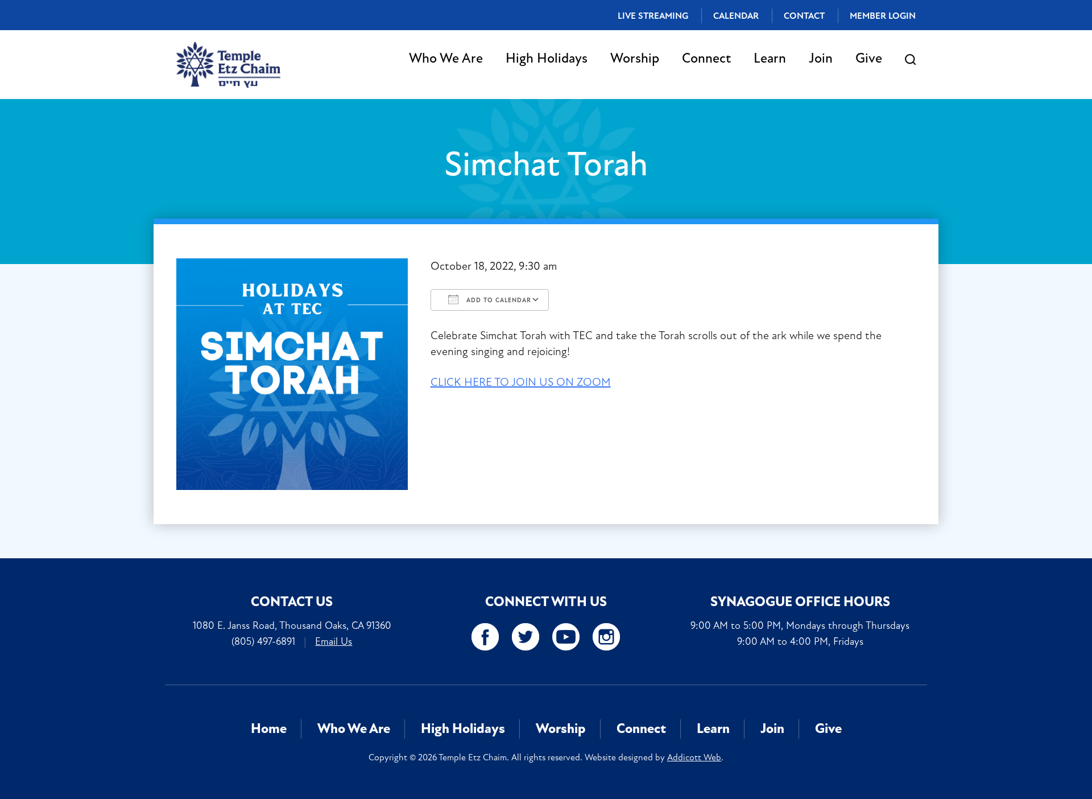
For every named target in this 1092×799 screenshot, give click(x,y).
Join (821, 58)
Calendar (736, 16)
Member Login (883, 16)
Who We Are (446, 58)
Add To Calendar (497, 300)
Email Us (333, 641)
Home (269, 728)
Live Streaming (653, 16)
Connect (706, 58)
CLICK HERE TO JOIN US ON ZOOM (521, 382)
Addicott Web (694, 757)
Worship (634, 58)
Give (868, 58)
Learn (770, 58)
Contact (804, 16)
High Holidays (547, 58)
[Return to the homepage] (228, 65)
